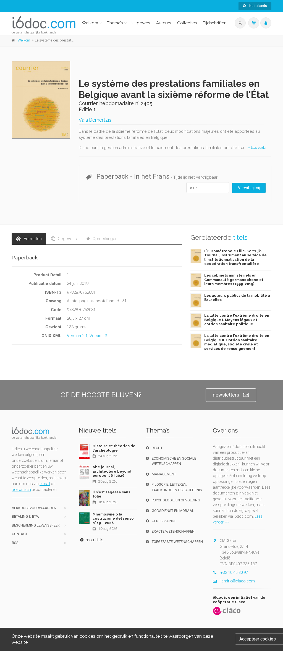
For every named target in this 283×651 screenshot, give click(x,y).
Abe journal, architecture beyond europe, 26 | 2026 (112, 471)
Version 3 (98, 335)
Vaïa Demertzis (95, 120)
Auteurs (163, 22)
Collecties (187, 22)
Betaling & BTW (26, 516)
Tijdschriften (215, 22)
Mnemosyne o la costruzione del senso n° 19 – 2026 (113, 518)
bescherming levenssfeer (36, 525)
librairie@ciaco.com (237, 581)
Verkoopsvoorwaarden (34, 508)
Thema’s (115, 22)
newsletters (226, 395)
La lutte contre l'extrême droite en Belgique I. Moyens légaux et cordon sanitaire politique (236, 319)
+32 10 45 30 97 (234, 572)
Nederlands (257, 6)
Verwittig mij (249, 188)
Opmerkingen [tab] (104, 238)
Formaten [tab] (32, 238)
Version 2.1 (77, 335)
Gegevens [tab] (67, 238)
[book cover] (41, 99)
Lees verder (258, 148)
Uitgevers (141, 22)
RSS (15, 543)
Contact (19, 534)
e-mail (45, 483)
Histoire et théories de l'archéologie (114, 448)
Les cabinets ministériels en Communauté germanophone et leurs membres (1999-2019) (233, 279)
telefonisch (21, 489)
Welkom (90, 22)
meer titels (94, 540)
